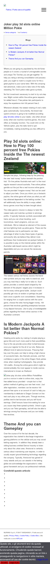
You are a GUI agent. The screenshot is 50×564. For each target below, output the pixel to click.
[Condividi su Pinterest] (7, 485)
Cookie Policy (24, 535)
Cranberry (23, 32)
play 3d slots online (11, 116)
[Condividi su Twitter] (7, 478)
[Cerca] (36, 9)
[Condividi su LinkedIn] (7, 489)
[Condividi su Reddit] (7, 501)
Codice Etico (35, 535)
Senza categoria (10, 32)
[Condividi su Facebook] (7, 474)
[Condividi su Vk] (7, 497)
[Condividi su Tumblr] (7, 493)
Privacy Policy (14, 535)
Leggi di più (42, 559)
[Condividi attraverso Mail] (7, 505)
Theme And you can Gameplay (20, 58)
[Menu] (42, 9)
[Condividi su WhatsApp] (7, 482)
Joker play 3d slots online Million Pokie (22, 26)
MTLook (19, 538)
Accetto (4, 562)
